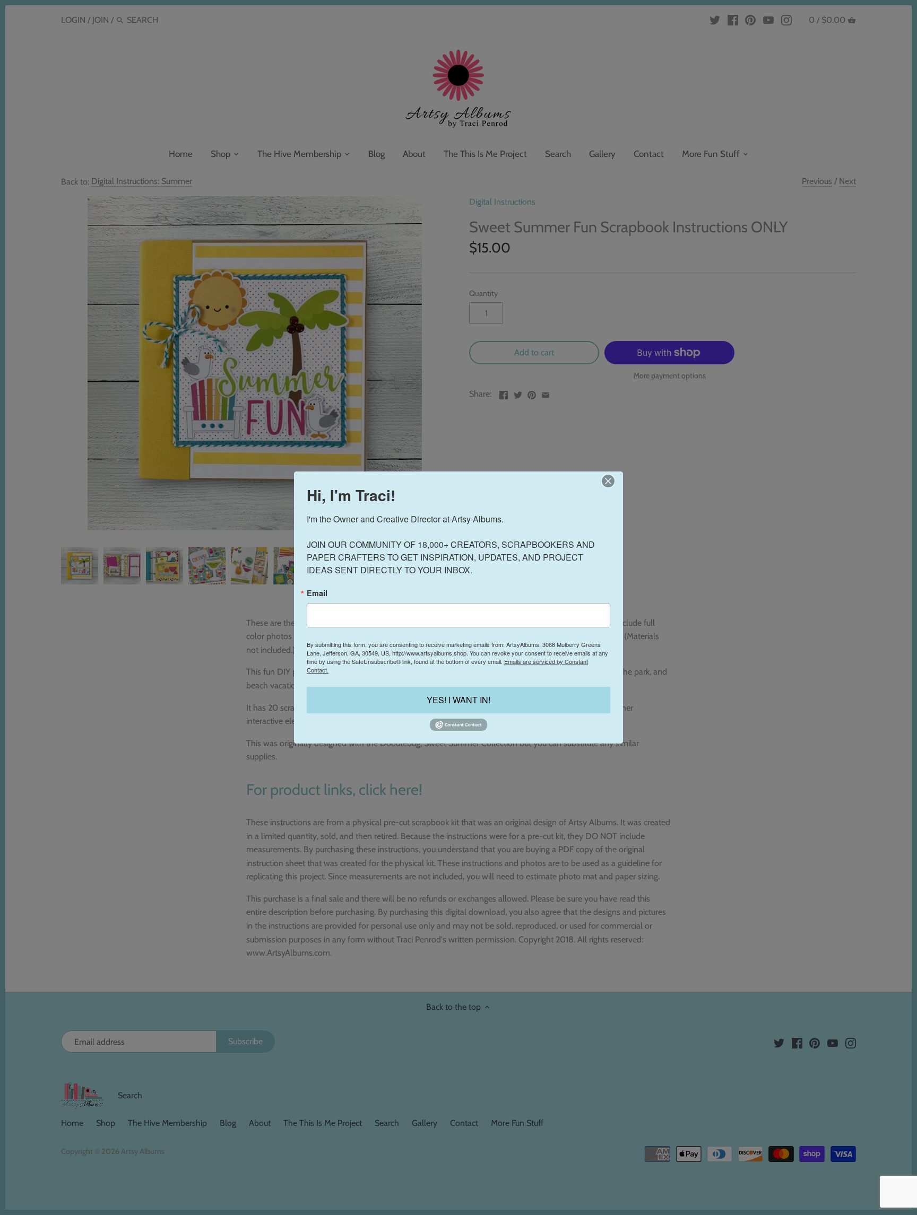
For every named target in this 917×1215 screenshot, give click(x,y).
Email (317, 593)
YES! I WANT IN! (458, 700)
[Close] (608, 481)
